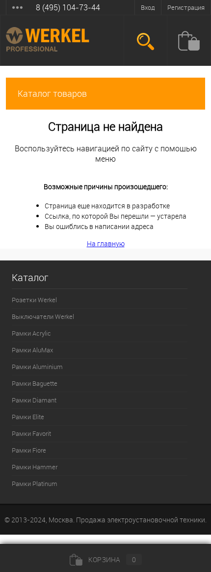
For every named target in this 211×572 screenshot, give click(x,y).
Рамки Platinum (34, 483)
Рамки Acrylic (31, 333)
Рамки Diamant (34, 400)
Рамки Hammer (34, 466)
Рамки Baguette (34, 383)
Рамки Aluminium (37, 366)
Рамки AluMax (32, 349)
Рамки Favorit (31, 433)
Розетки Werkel (34, 299)
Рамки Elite (28, 416)
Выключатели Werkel (43, 316)
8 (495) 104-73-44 (68, 7)
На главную (106, 243)
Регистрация (186, 7)
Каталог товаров (52, 93)
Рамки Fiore (29, 450)
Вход (148, 7)
